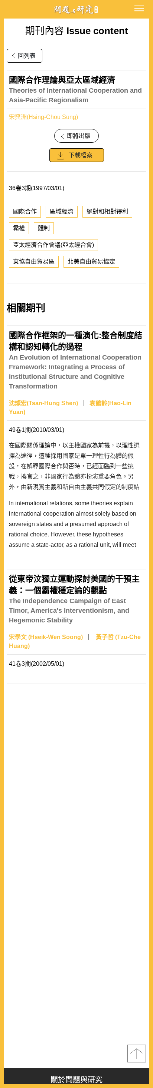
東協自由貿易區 (34, 261)
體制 (44, 228)
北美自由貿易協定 (91, 261)
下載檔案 (80, 155)
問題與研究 (76, 9)
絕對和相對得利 (107, 211)
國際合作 (25, 211)
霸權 (19, 228)
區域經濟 (62, 211)
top (136, 1053)
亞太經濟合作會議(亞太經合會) (53, 245)
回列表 (27, 56)
